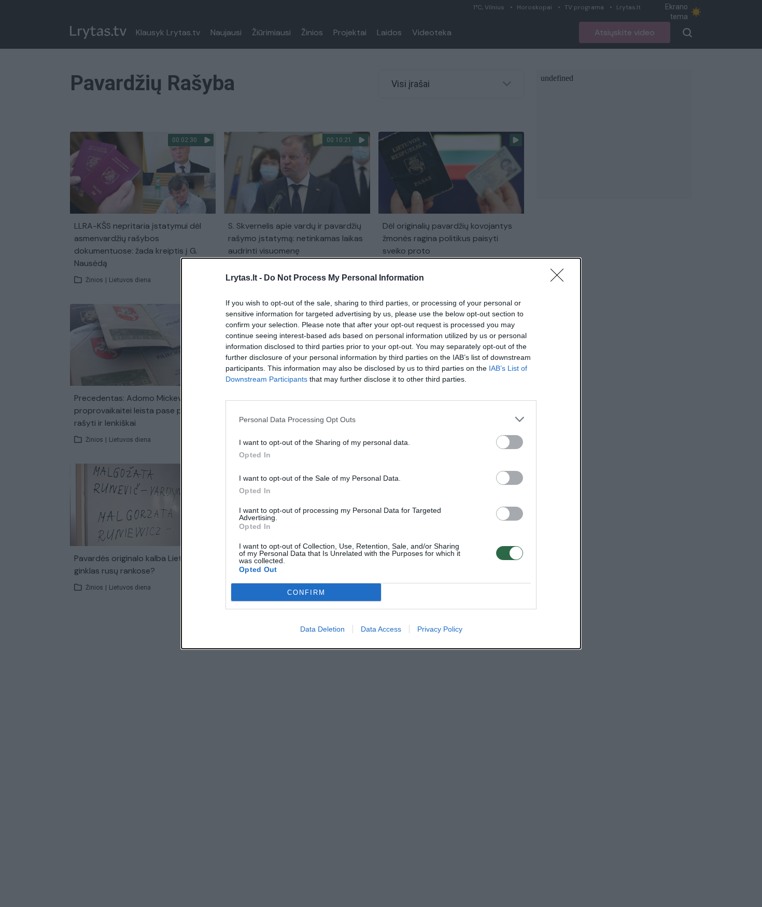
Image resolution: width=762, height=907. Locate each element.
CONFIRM (306, 592)
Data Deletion (322, 629)
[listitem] (381, 419)
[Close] (560, 278)
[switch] (509, 442)
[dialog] (381, 453)
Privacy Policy (439, 629)
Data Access (381, 629)
